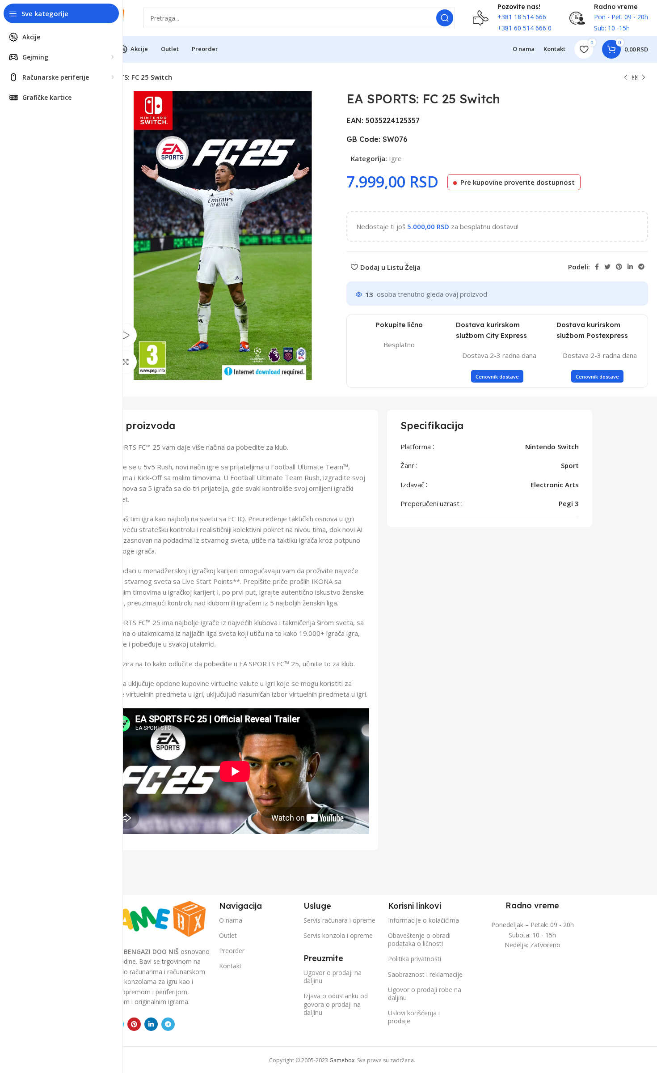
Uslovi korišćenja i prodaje (414, 1017)
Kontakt (230, 966)
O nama (230, 920)
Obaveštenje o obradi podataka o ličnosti (419, 939)
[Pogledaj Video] (125, 335)
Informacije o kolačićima (423, 920)
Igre (395, 158)
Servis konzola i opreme (338, 935)
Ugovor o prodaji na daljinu (332, 976)
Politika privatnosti (414, 958)
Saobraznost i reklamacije (425, 974)
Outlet (228, 935)
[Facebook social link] (597, 267)
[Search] (444, 17)
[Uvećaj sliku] (125, 362)
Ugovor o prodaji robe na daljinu (424, 993)
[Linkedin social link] (630, 267)
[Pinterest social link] (619, 267)
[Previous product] (625, 77)
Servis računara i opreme (339, 920)
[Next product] (643, 77)
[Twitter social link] (607, 267)
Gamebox (341, 1060)
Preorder (231, 950)
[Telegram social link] (641, 267)
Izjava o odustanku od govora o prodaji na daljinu (335, 1004)
